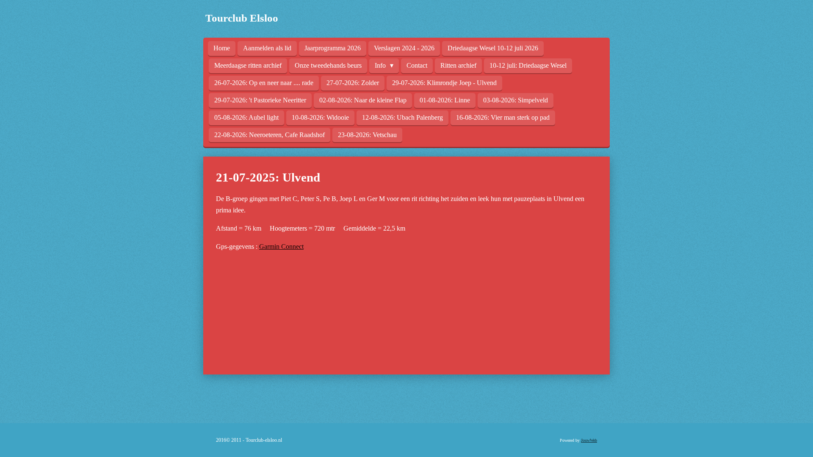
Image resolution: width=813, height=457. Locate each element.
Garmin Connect (281, 246)
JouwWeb (589, 440)
